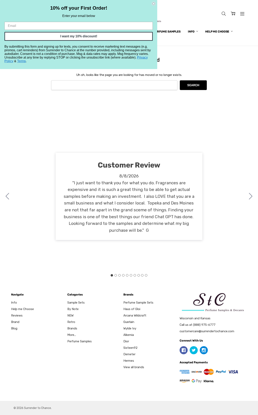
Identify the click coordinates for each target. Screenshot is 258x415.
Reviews (17, 315)
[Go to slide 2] (251, 196)
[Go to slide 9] (142, 275)
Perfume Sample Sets (138, 302)
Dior (126, 341)
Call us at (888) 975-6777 (197, 325)
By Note (73, 309)
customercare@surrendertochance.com (207, 331)
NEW (70, 315)
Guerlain (128, 322)
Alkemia (128, 335)
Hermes (128, 361)
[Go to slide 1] (112, 275)
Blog (14, 328)
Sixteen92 (130, 348)
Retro (71, 322)
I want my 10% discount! (78, 36)
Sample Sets (76, 302)
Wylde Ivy (129, 328)
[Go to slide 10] (7, 196)
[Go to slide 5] (127, 275)
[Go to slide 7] (134, 275)
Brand (15, 322)
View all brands (133, 367)
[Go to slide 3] (119, 275)
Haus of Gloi (131, 309)
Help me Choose (217, 31)
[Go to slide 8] (138, 275)
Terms (21, 61)
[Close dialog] (154, 4)
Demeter (129, 354)
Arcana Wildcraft (134, 315)
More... (71, 335)
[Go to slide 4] (123, 275)
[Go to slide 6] (131, 275)
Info (191, 31)
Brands (72, 328)
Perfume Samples (167, 31)
